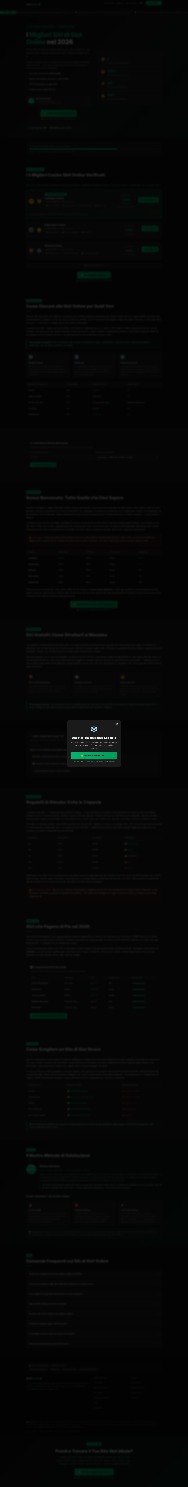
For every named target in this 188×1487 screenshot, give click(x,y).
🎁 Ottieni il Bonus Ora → (94, 755)
